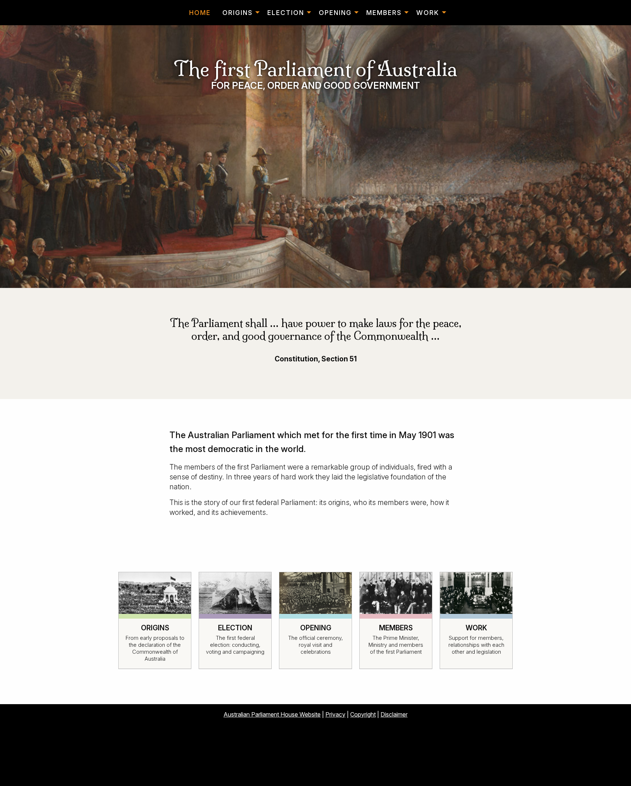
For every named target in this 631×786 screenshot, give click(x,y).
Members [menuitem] (384, 12)
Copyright (363, 714)
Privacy (335, 714)
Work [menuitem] (427, 12)
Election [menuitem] (285, 12)
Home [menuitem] (200, 12)
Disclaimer (394, 714)
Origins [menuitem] (237, 12)
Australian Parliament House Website (272, 714)
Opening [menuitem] (335, 12)
